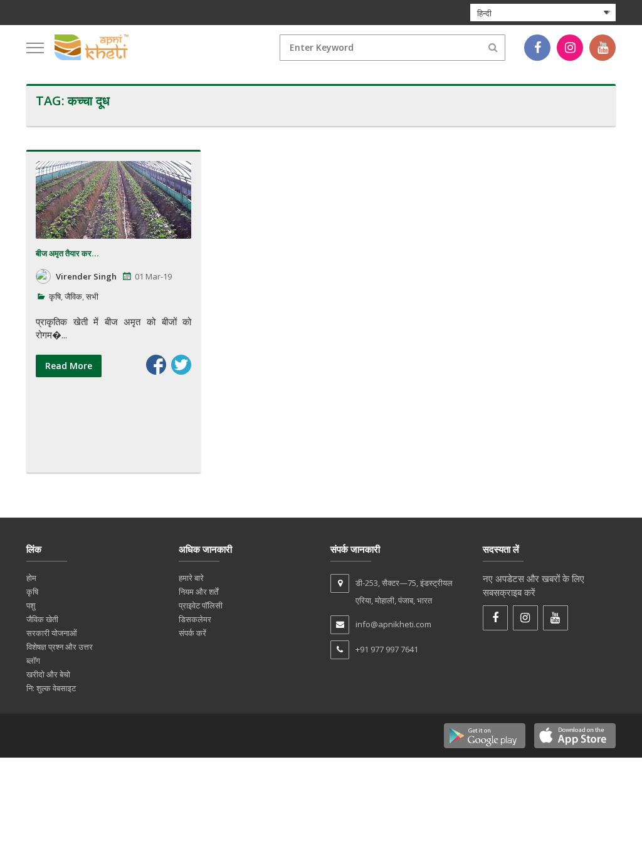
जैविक (73, 296)
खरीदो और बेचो (48, 674)
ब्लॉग (33, 660)
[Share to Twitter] (181, 365)
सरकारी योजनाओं (51, 633)
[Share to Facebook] (156, 365)
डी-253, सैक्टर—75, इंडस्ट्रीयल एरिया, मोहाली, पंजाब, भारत (404, 591)
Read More (68, 366)
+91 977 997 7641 (386, 649)
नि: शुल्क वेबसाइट (51, 688)
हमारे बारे (191, 577)
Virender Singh (86, 276)
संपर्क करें (192, 633)
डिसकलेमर (195, 619)
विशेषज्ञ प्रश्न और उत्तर (59, 646)
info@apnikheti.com (393, 624)
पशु (30, 605)
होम (31, 577)
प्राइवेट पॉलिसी (201, 605)
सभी (92, 296)
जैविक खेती (42, 619)
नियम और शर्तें (198, 591)
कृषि (55, 296)
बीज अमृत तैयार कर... (67, 253)
